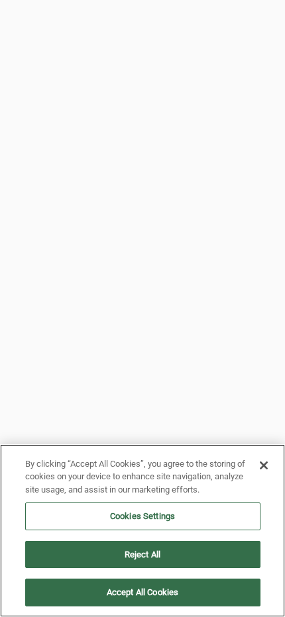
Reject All (142, 554)
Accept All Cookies (142, 592)
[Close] (263, 465)
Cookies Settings (142, 516)
